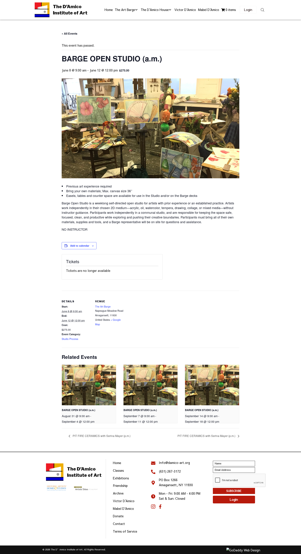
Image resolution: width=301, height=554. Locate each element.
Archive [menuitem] (118, 493)
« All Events (69, 33)
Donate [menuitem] (118, 516)
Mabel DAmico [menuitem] (123, 508)
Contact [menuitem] (119, 523)
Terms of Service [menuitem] (125, 531)
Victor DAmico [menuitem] (123, 501)
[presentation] (89, 385)
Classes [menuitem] (118, 470)
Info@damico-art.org (174, 462)
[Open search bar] (262, 9)
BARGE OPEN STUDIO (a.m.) (78, 410)
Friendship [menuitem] (120, 485)
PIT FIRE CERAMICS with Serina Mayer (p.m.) (101, 436)
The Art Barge (103, 306)
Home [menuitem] (117, 463)
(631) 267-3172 (170, 471)
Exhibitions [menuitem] (121, 478)
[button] (136, 9)
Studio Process (70, 339)
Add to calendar (79, 245)
